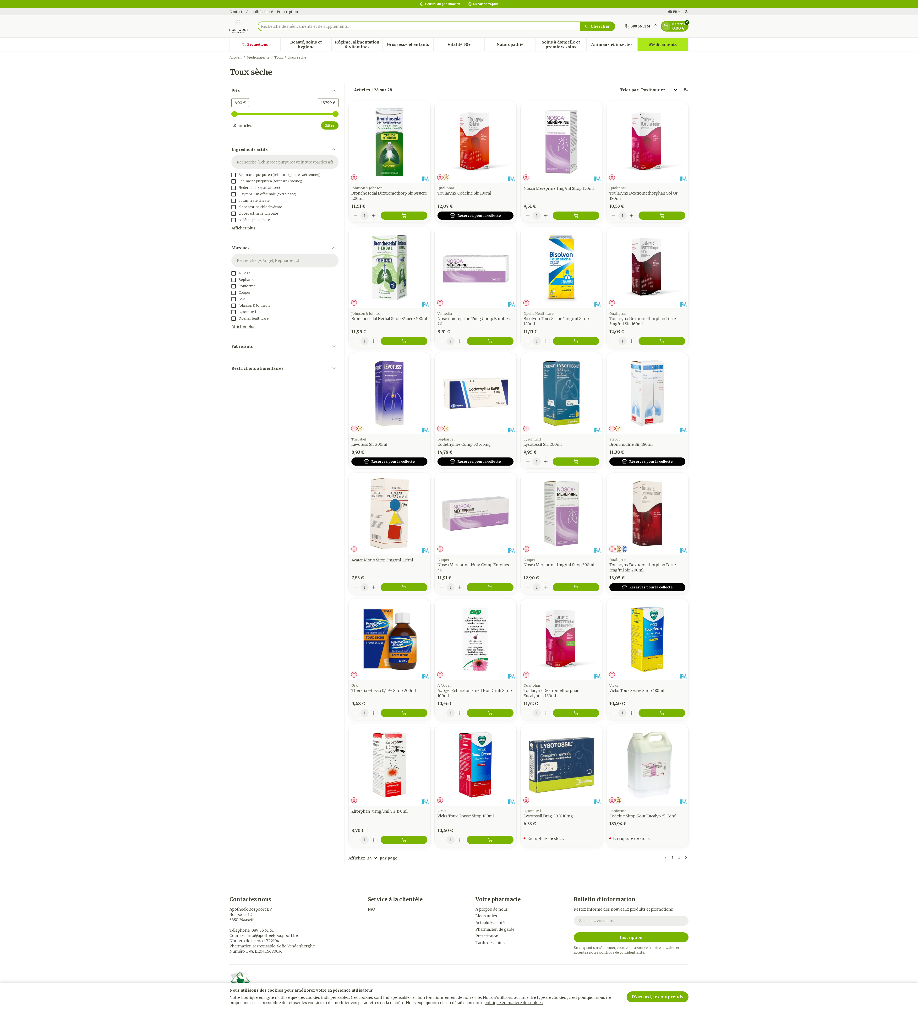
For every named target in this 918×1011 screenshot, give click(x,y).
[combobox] (419, 26)
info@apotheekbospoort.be (272, 935)
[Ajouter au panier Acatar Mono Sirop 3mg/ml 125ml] (404, 587)
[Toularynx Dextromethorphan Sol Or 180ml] (647, 142)
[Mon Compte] (655, 26)
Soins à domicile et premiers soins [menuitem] (564, 44)
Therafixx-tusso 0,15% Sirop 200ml (383, 690)
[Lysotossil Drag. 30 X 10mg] (561, 765)
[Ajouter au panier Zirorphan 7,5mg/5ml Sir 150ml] (404, 840)
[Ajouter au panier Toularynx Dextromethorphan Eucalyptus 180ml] (576, 713)
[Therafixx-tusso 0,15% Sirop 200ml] (389, 639)
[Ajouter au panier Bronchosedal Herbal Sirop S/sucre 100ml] (404, 341)
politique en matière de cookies (513, 1002)
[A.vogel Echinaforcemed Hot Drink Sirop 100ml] (475, 639)
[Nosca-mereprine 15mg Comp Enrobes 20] (475, 268)
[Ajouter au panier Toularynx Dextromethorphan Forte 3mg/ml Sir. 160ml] (662, 341)
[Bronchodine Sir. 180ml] (647, 393)
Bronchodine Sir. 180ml (631, 444)
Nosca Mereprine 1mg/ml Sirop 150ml (559, 188)
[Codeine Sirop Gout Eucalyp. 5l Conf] (647, 765)
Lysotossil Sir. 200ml (543, 444)
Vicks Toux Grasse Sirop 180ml (465, 816)
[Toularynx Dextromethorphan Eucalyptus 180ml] (561, 639)
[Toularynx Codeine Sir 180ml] (475, 142)
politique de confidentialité (621, 952)
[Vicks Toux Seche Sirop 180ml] (647, 639)
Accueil (236, 57)
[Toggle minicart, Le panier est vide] (666, 26)
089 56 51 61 (262, 930)
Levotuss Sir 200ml (369, 444)
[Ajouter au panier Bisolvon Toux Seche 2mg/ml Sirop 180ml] (576, 341)
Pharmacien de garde (494, 929)
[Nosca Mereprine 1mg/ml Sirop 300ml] (561, 513)
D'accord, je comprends (657, 997)
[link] (666, 857)
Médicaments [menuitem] (668, 45)
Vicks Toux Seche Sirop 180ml (636, 690)
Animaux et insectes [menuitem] (614, 45)
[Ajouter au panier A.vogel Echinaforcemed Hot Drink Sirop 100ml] (490, 713)
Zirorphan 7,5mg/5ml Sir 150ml (379, 811)
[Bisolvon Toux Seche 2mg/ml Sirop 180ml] (561, 268)
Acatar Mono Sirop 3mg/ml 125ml (382, 560)
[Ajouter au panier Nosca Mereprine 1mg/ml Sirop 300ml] (576, 587)
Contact (236, 12)
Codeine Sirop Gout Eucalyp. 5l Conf (642, 816)
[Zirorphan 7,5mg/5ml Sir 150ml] (389, 765)
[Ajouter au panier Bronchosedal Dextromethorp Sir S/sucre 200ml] (404, 216)
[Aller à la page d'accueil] (239, 26)
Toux (278, 57)
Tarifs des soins (490, 942)
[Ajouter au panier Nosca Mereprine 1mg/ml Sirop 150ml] (576, 216)
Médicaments (258, 57)
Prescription (287, 12)
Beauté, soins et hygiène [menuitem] (310, 44)
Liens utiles (486, 915)
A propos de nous (491, 909)
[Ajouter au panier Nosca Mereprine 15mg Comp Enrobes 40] (490, 587)
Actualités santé (259, 12)
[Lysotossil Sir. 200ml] (561, 393)
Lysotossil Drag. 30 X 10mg (548, 816)
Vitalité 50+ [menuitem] (466, 45)
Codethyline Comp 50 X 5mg (464, 444)
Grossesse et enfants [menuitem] (410, 45)
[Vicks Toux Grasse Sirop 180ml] (475, 765)
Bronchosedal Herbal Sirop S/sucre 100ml (389, 318)
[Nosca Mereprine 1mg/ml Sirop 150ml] (561, 142)
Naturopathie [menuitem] (516, 45)
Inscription (631, 937)
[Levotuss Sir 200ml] (389, 393)
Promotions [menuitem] (257, 44)
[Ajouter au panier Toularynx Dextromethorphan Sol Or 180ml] (662, 216)
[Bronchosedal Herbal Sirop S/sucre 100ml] (389, 268)
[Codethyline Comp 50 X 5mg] (475, 393)
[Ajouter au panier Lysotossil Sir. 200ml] (576, 461)
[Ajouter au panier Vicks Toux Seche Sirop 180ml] (662, 713)
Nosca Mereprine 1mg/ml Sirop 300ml (559, 564)
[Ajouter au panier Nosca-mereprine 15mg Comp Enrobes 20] (490, 341)
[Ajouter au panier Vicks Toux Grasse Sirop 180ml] (490, 840)
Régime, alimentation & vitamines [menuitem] (358, 44)
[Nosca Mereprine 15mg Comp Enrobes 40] (475, 513)
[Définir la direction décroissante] (685, 90)
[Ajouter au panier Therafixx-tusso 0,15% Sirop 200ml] (404, 713)
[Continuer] (685, 857)
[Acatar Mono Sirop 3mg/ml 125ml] (389, 513)
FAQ (371, 909)
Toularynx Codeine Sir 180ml (464, 193)
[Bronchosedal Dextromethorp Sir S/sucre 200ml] (389, 142)
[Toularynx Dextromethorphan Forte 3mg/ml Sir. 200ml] (647, 513)
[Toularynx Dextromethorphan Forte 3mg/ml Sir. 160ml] (647, 268)
